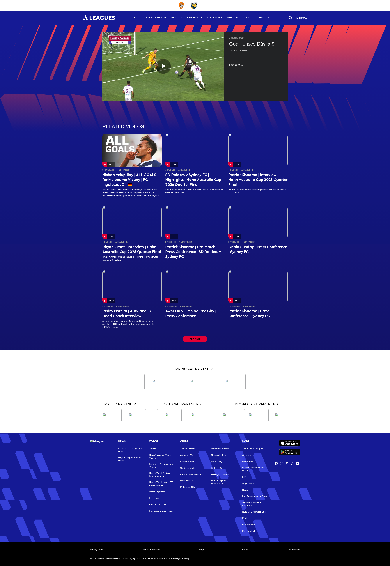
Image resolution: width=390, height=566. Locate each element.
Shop (201, 549)
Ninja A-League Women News (129, 459)
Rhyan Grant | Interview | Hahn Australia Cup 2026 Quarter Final (131, 249)
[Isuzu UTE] (160, 381)
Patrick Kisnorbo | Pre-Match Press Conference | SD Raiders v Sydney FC (193, 251)
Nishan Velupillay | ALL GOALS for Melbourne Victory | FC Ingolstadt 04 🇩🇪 (129, 179)
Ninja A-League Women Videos (160, 456)
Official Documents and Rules (253, 469)
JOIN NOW (301, 17)
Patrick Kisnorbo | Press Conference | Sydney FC (249, 313)
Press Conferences (158, 504)
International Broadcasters (162, 511)
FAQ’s (245, 477)
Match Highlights (157, 491)
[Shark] (230, 381)
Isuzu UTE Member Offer (254, 512)
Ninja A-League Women (184, 17)
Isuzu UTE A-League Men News (130, 450)
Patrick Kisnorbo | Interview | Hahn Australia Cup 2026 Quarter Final (258, 179)
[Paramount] (256, 415)
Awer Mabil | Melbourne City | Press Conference (190, 313)
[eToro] (134, 415)
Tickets (152, 448)
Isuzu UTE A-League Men (148, 17)
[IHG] (195, 415)
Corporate (247, 455)
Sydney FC (216, 468)
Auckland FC (186, 455)
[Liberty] (108, 415)
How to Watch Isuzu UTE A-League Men (161, 483)
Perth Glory (216, 461)
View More (195, 339)
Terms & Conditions (151, 549)
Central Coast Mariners (191, 474)
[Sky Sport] (282, 415)
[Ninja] (195, 381)
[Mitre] (169, 415)
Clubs (246, 17)
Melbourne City (187, 487)
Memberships (214, 17)
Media (245, 518)
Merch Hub (247, 461)
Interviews (154, 498)
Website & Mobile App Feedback (252, 504)
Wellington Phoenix (220, 474)
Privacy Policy (96, 549)
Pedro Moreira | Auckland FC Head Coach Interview (127, 313)
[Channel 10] (231, 415)
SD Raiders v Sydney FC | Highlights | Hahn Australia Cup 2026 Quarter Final (193, 179)
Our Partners (248, 524)
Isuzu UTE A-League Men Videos (161, 465)
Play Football (248, 531)
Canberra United (188, 468)
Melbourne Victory (220, 448)
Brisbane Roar (187, 461)
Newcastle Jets (218, 455)
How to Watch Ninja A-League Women (159, 474)
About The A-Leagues (252, 448)
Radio (245, 490)
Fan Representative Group (255, 496)
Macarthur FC (187, 480)
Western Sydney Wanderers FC (219, 482)
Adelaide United (187, 448)
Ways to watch (249, 483)
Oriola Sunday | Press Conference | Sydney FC (257, 249)
